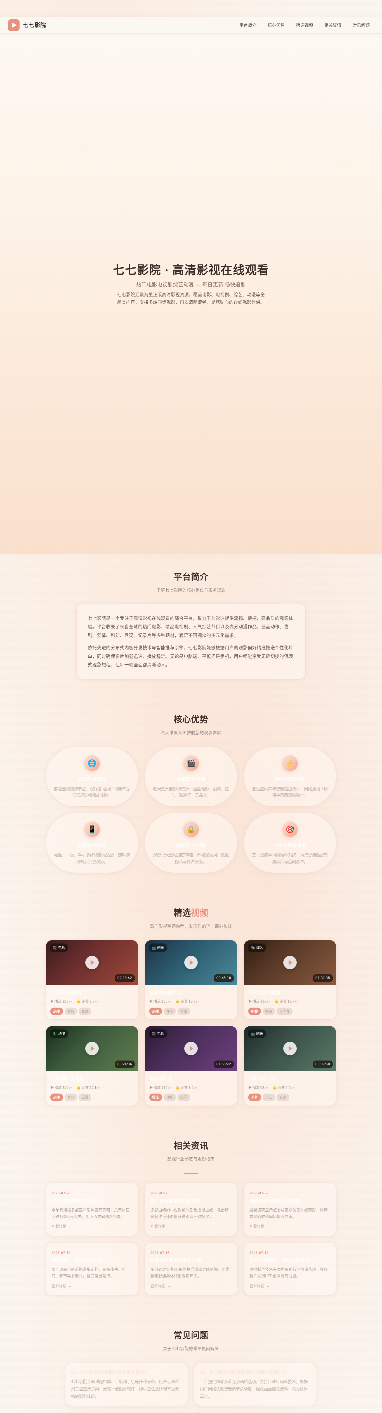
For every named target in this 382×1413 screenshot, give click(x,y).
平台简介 (247, 25)
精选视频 (304, 25)
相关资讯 (332, 25)
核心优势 (276, 25)
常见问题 (361, 25)
